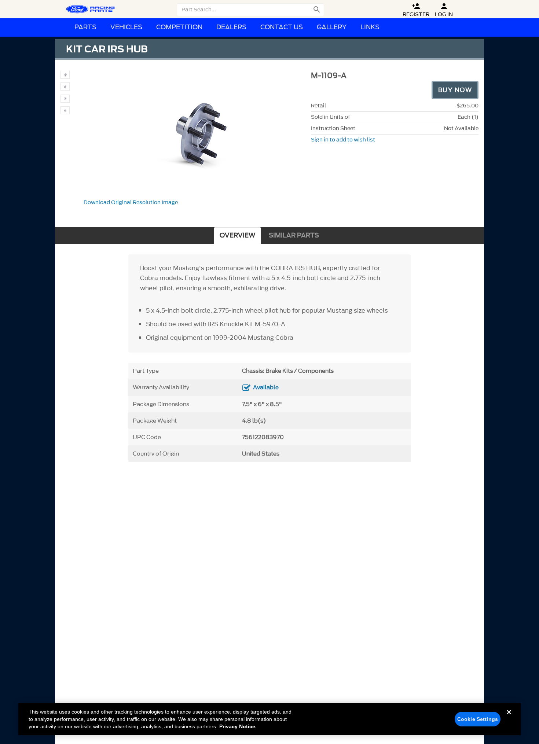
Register (416, 10)
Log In (444, 10)
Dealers (231, 27)
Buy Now (455, 89)
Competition (179, 27)
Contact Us (281, 27)
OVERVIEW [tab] (237, 235)
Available (266, 387)
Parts (85, 27)
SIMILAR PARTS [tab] (294, 235)
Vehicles (126, 27)
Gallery (331, 27)
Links (370, 27)
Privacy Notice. (238, 726)
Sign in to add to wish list (343, 140)
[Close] (509, 718)
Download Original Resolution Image (131, 202)
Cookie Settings (477, 719)
